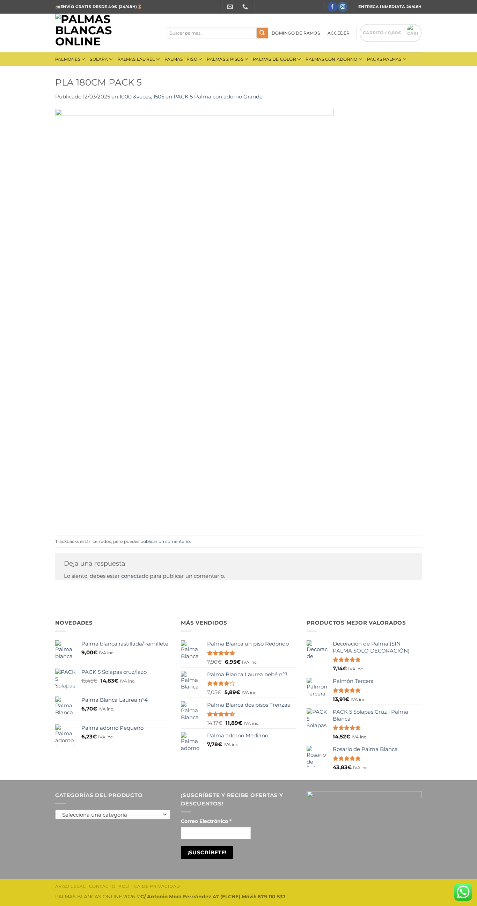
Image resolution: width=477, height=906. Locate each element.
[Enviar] (262, 33)
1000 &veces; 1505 (141, 96)
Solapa (99, 59)
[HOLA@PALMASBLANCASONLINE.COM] (231, 7)
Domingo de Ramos (296, 33)
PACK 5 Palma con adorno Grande (218, 96)
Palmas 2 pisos (225, 59)
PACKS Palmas (384, 59)
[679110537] (246, 7)
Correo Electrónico (206, 821)
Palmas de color (274, 59)
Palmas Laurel (136, 59)
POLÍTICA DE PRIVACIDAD (149, 886)
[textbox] (111, 815)
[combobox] (112, 814)
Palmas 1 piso (180, 59)
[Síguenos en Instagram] (342, 7)
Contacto (102, 886)
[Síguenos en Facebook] (332, 7)
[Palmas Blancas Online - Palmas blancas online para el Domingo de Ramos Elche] (105, 33)
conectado (134, 576)
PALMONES (67, 59)
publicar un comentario (165, 541)
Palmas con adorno (331, 59)
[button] (339, 33)
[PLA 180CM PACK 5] (194, 318)
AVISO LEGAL (70, 886)
